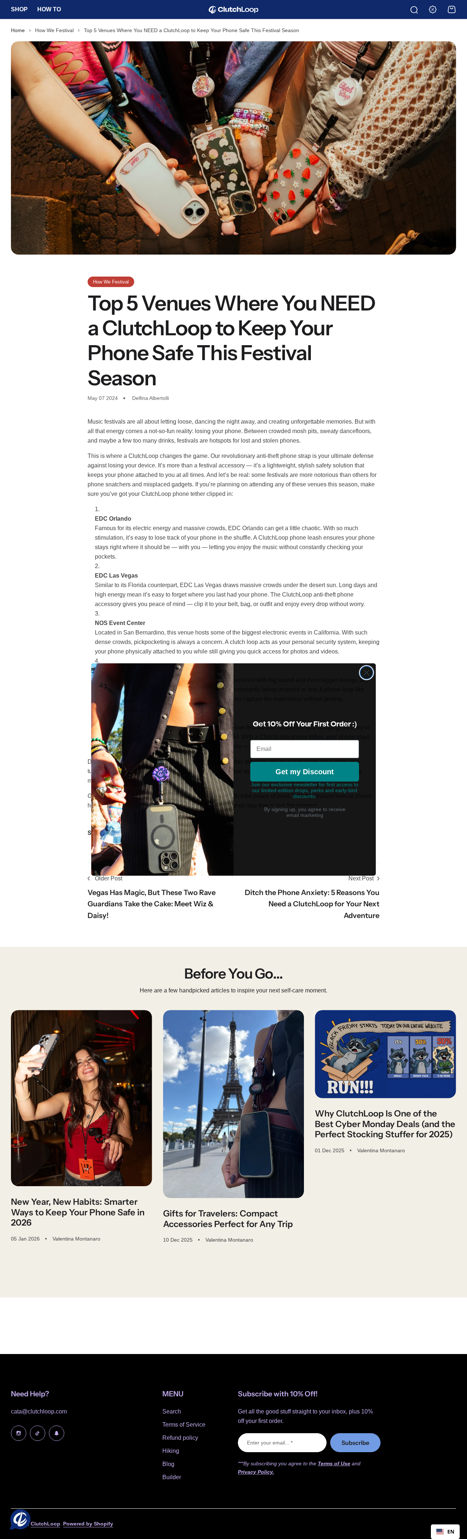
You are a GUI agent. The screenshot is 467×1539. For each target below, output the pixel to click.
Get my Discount (304, 772)
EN (450, 1531)
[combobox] (445, 1531)
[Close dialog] (366, 672)
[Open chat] (18, 1520)
